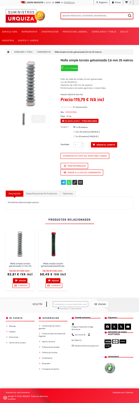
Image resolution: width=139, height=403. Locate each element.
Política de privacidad (50, 347)
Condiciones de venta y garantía (50, 327)
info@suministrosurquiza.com (87, 346)
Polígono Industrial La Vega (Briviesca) (82, 328)
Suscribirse (64, 309)
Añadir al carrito (105, 145)
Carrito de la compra (17, 342)
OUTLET (124, 31)
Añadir (22, 280)
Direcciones (13, 337)
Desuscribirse (76, 309)
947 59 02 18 (80, 335)
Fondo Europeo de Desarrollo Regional (52, 334)
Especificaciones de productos (41, 193)
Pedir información (77, 166)
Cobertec (129, 392)
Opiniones (68, 193)
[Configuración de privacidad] (5, 398)
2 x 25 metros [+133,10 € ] (87, 136)
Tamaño (64, 127)
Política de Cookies (49, 352)
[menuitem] (9, 31)
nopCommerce (23, 392)
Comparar (23, 285)
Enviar (102, 304)
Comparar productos (50, 369)
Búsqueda (46, 363)
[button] (9, 31)
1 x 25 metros (82, 127)
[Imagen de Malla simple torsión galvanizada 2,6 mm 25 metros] (24, 119)
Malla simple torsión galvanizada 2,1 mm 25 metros (20, 264)
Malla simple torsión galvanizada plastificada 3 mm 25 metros (53, 264)
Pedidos (12, 332)
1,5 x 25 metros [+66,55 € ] (88, 132)
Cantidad (65, 144)
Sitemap (12, 326)
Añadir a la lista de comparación (84, 172)
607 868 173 (76, 340)
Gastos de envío (48, 341)
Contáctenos (47, 358)
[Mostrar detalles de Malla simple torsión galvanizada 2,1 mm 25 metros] (20, 244)
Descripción (14, 193)
